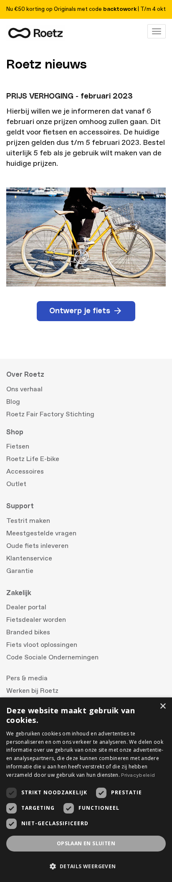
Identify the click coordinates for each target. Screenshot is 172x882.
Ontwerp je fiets (79, 311)
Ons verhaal (24, 389)
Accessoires (25, 471)
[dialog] (86, 789)
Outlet (16, 484)
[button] (86, 866)
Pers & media (27, 678)
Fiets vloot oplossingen (41, 645)
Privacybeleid (138, 775)
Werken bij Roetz (32, 691)
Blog (13, 402)
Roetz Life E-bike (32, 459)
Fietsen (17, 446)
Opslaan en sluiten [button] (86, 843)
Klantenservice (29, 558)
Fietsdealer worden (36, 620)
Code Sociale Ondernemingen (52, 657)
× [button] (162, 706)
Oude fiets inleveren (37, 546)
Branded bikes (28, 632)
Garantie (19, 571)
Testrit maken (28, 521)
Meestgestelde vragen (41, 533)
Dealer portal (26, 607)
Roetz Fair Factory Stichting (50, 414)
